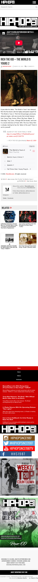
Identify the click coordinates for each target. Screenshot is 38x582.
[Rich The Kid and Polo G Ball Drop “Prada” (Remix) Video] (28, 239)
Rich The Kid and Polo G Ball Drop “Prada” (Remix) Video (27, 246)
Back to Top (34, 578)
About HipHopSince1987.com (19, 572)
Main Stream (30, 181)
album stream (11, 179)
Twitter (5, 198)
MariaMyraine (7, 66)
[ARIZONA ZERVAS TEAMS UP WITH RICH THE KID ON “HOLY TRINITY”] (9, 239)
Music (35, 181)
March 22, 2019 (31, 140)
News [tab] (19, 368)
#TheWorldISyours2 (28, 134)
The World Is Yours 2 (27, 179)
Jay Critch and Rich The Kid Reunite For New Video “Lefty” (27, 225)
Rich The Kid (18, 179)
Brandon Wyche (22, 578)
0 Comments (30, 66)
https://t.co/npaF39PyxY (14, 134)
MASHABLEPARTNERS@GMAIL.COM (15, 564)
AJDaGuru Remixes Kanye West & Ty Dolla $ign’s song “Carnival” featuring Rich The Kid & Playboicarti (9, 226)
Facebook (10, 198)
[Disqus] (19, 284)
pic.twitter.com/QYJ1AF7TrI (15, 136)
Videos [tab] (19, 375)
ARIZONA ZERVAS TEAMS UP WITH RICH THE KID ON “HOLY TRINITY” (9, 247)
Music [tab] (19, 372)
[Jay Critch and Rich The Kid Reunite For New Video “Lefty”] (28, 216)
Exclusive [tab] (19, 379)
